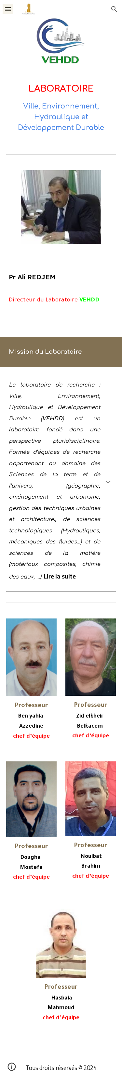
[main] (61, 108)
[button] (8, 9)
